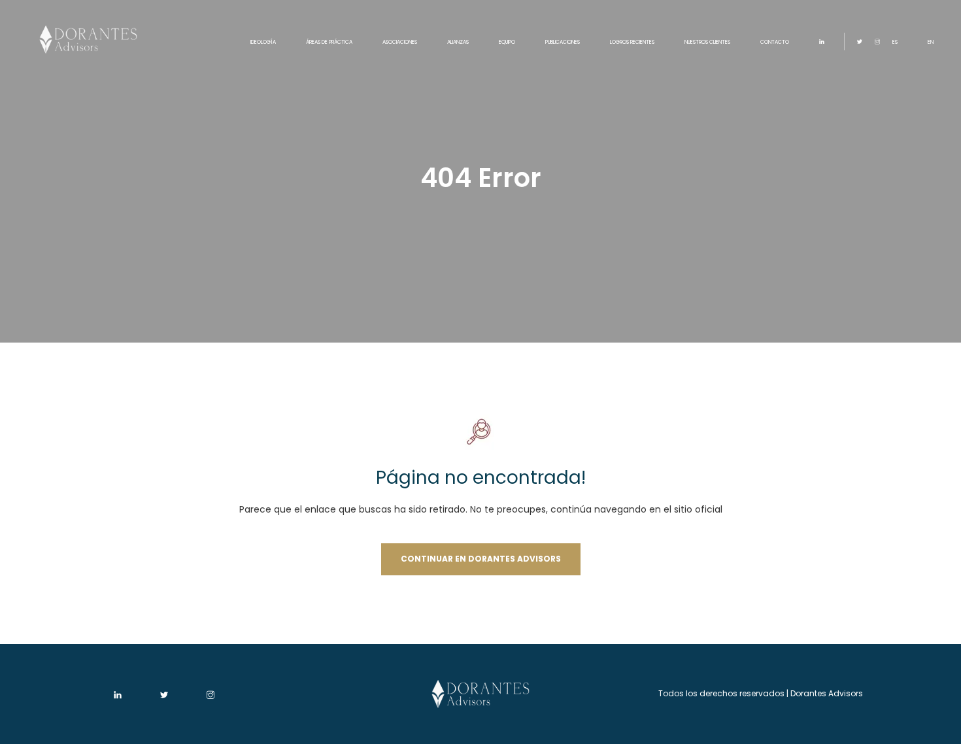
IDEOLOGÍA (263, 42)
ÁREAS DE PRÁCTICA (329, 42)
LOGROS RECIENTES (632, 42)
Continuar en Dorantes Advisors (481, 558)
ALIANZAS (458, 42)
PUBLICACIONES (562, 42)
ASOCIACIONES (399, 42)
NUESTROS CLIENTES (707, 42)
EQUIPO (507, 42)
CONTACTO (774, 42)
